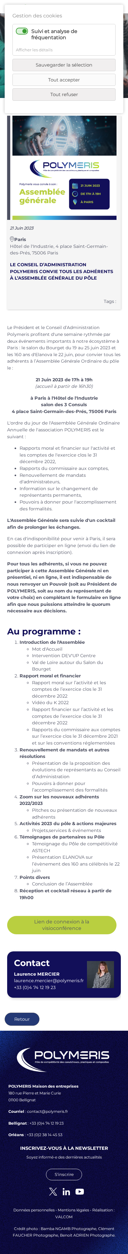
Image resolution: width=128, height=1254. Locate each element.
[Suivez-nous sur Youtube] (77, 1191)
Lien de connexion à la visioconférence (61, 925)
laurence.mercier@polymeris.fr (49, 980)
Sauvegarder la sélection (64, 65)
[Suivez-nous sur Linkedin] (64, 1191)
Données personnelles (34, 1210)
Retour (22, 1019)
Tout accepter (64, 80)
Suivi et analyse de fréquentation (54, 34)
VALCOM (64, 1217)
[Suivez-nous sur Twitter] (50, 1191)
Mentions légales (73, 1210)
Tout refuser (64, 94)
